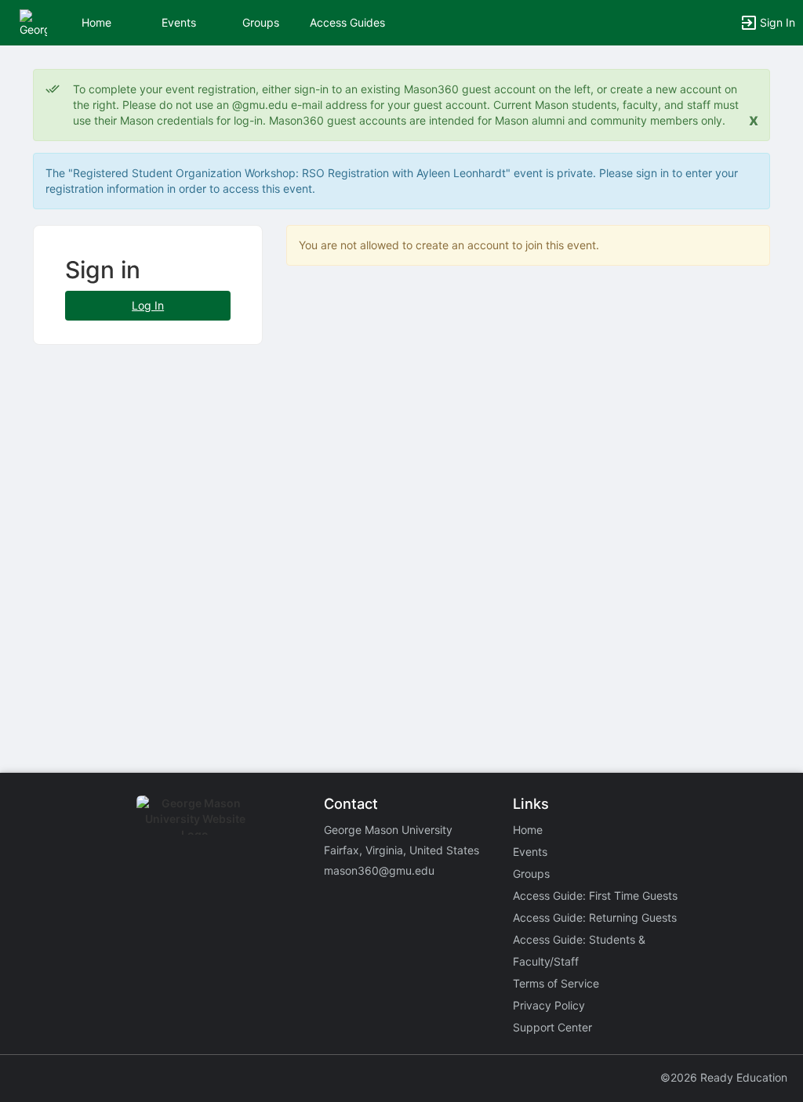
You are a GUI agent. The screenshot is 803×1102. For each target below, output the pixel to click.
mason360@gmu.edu (379, 870)
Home (528, 829)
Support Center (552, 1027)
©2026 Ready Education (723, 1077)
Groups (260, 22)
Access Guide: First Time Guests (595, 895)
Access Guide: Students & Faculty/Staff (579, 950)
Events (179, 22)
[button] (33, 21)
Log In (148, 305)
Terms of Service (556, 983)
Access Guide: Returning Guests (595, 917)
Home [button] (96, 22)
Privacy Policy (549, 1005)
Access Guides (347, 22)
